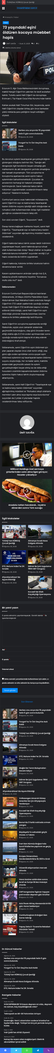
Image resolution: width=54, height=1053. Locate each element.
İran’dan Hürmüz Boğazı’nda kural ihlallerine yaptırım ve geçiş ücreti (35, 846)
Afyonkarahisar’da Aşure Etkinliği (11, 578)
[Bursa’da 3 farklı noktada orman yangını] (10, 825)
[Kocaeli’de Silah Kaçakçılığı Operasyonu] (40, 582)
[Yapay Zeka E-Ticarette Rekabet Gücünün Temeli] (10, 930)
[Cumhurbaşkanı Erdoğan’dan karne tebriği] (10, 919)
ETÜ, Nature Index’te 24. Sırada (13, 567)
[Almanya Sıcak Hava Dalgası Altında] (40, 531)
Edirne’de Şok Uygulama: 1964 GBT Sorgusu (40, 567)
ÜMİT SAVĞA (11, 44)
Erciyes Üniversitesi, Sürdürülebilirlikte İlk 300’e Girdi (34, 857)
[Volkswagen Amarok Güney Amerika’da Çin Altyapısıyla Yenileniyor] (10, 802)
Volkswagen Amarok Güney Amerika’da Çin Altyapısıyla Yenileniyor (32, 801)
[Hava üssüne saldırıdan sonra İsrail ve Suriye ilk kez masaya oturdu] (10, 883)
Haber (16, 17)
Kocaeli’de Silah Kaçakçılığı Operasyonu (39, 593)
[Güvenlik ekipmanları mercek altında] (10, 871)
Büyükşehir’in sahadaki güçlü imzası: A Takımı (33, 833)
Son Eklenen (27, 701)
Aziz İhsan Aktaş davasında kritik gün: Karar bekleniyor (35, 905)
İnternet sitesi (8, 669)
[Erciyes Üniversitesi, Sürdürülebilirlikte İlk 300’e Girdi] (10, 860)
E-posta (6, 659)
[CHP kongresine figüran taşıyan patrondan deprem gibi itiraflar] (10, 895)
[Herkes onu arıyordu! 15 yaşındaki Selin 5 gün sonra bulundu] (9, 133)
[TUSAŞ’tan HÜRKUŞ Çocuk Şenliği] (14, 531)
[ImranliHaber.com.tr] (27, 8)
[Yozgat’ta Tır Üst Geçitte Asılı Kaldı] (9, 146)
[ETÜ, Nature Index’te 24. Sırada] (14, 557)
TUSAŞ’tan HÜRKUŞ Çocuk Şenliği (20, 2)
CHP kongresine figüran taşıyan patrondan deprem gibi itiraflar (34, 893)
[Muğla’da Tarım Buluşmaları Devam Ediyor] (10, 771)
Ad (4, 650)
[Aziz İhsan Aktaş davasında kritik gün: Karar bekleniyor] (10, 907)
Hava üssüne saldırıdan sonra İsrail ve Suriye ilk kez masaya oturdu (33, 882)
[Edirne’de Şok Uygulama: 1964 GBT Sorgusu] (40, 557)
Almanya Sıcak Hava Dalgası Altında (38, 542)
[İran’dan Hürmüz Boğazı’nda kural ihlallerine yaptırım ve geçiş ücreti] (10, 847)
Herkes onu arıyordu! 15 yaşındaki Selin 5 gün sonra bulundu (35, 711)
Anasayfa (8, 17)
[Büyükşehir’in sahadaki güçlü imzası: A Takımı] (10, 836)
